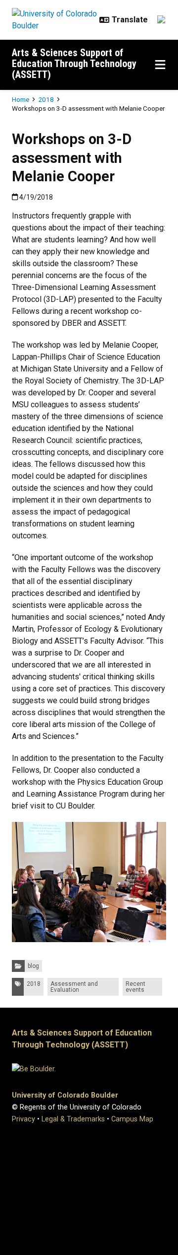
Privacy (23, 1119)
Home (20, 99)
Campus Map (132, 1119)
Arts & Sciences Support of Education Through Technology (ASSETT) (74, 63)
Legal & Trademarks (73, 1119)
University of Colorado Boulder (65, 1095)
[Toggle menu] (160, 65)
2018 (46, 99)
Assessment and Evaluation (74, 986)
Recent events (135, 986)
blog (33, 965)
